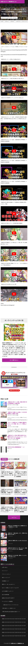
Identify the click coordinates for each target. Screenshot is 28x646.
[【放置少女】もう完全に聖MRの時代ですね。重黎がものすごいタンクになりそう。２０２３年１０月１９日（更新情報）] (4, 438)
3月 (8, 618)
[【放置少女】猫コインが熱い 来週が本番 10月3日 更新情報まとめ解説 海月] (4, 404)
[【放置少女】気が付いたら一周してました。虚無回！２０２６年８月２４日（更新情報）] (4, 550)
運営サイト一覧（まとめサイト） (8, 584)
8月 (16, 618)
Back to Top (14, 517)
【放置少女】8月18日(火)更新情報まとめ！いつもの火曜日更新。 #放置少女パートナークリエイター (7, 492)
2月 (7, 618)
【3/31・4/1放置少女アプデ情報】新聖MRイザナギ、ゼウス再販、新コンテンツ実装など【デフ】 (17, 424)
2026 (3, 618)
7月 (15, 618)
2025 (3, 622)
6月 (13, 618)
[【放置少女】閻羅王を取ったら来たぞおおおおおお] (4, 543)
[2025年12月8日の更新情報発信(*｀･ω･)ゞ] (4, 449)
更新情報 (14, 17)
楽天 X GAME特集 (5, 594)
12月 (25, 622)
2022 (3, 632)
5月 (12, 618)
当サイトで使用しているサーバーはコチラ (10, 587)
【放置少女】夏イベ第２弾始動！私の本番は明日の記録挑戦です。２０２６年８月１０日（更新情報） (20, 509)
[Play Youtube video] (14, 37)
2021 (3, 635)
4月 (10, 618)
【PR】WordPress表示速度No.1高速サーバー (11, 611)
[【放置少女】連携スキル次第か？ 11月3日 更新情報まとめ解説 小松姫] (4, 415)
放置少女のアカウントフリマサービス (10, 604)
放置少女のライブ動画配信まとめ (17, 643)
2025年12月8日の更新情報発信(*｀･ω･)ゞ (16, 447)
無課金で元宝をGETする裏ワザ (8, 598)
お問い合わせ (4, 567)
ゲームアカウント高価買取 (7, 601)
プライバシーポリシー (6, 574)
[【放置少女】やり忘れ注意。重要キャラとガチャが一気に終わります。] (4, 558)
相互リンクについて (6, 577)
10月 (20, 622)
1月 (5, 618)
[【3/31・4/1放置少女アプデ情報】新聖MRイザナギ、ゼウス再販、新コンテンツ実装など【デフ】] (4, 425)
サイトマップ (4, 570)
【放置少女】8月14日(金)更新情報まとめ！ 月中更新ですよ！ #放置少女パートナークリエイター (7, 509)
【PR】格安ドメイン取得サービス (8, 608)
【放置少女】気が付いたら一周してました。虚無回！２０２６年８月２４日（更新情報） (7, 474)
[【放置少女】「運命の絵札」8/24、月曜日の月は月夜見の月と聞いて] (4, 536)
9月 (18, 622)
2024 (3, 625)
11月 (22, 622)
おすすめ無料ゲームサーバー (8, 591)
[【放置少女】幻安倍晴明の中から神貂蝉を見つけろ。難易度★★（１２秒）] (4, 528)
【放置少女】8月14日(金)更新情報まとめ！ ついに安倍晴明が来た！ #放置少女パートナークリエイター (20, 492)
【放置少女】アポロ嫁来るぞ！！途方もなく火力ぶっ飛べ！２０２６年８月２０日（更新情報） (20, 474)
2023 (3, 629)
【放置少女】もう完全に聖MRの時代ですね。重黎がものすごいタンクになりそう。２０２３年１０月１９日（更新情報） (17, 437)
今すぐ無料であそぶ (14, 360)
